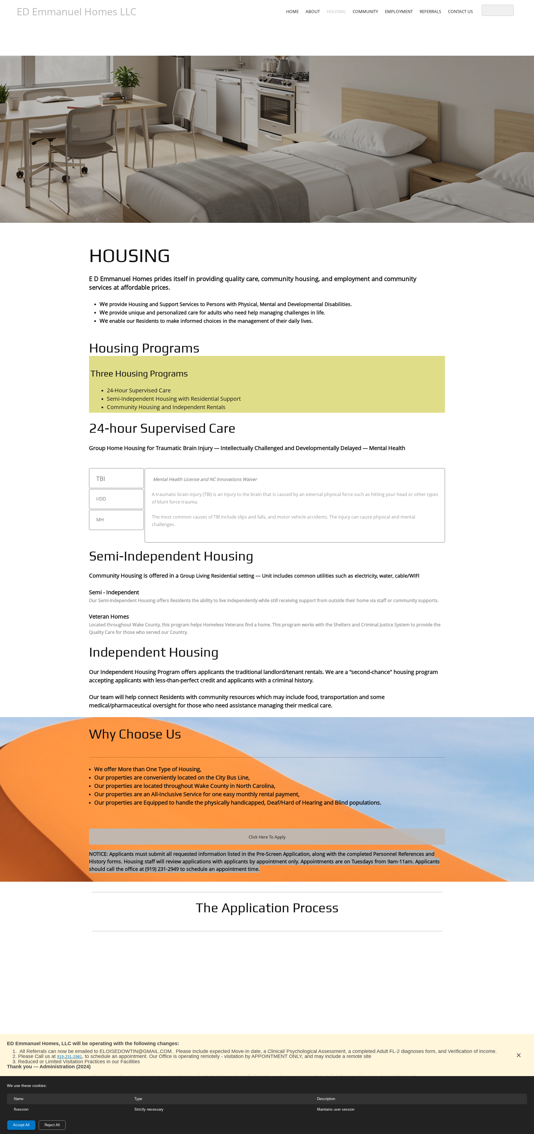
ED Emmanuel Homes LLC (77, 11)
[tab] (116, 478)
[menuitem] (292, 11)
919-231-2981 (69, 1056)
